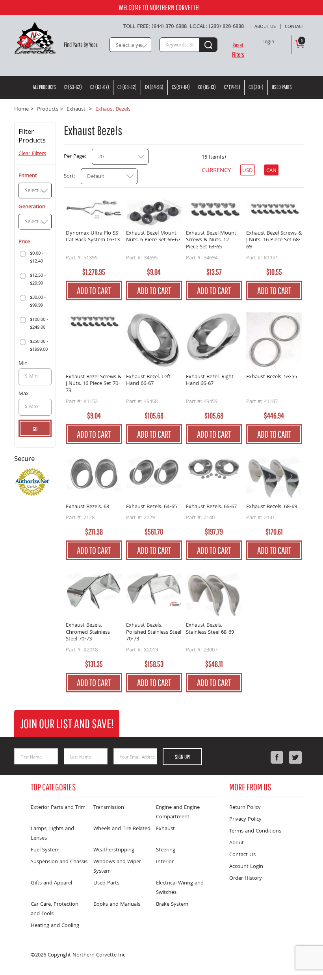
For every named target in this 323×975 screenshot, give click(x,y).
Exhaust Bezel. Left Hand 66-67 (148, 381)
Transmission (108, 807)
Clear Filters (32, 154)
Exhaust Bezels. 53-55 (271, 377)
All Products (44, 87)
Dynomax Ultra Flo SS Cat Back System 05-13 (93, 237)
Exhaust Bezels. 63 (87, 507)
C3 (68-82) (127, 87)
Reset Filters (238, 49)
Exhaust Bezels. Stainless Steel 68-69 (210, 629)
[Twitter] (295, 757)
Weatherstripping (113, 850)
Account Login (246, 866)
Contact (294, 27)
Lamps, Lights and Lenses (52, 834)
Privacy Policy (245, 819)
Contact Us (242, 855)
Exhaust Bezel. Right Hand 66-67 (210, 381)
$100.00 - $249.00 (39, 323)
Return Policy (245, 807)
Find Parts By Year (80, 44)
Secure (24, 459)
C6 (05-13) (207, 87)
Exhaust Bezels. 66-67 (211, 507)
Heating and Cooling (55, 925)
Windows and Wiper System (117, 867)
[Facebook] (277, 757)
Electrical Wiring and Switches (180, 888)
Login (268, 42)
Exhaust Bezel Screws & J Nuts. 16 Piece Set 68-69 (274, 240)
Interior (165, 862)
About (236, 843)
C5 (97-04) (181, 87)
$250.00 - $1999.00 (39, 345)
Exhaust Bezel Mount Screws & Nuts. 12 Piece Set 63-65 (211, 240)
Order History (245, 878)
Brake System (172, 904)
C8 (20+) (256, 87)
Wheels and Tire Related (121, 829)
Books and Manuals (116, 904)
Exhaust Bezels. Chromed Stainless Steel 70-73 (88, 632)
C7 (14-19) (232, 87)
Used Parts (282, 87)
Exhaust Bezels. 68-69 (271, 507)
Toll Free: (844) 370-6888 (155, 26)
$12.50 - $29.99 (38, 279)
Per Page (74, 156)
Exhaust (165, 829)
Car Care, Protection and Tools (54, 909)
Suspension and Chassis (59, 862)
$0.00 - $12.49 (36, 257)
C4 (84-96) (154, 87)
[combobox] (130, 44)
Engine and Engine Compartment (178, 812)
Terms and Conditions (255, 831)
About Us (265, 27)
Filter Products (32, 137)
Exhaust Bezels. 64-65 (151, 507)
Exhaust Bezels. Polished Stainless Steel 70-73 (153, 632)
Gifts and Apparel (51, 883)
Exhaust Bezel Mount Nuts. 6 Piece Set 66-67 (153, 237)
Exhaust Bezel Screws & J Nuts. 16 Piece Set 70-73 (94, 384)
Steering (165, 850)
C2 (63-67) (99, 87)
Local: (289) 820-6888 (217, 26)
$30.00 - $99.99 (38, 301)
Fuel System (45, 850)
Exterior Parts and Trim (58, 807)
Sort (69, 176)
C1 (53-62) (73, 87)
